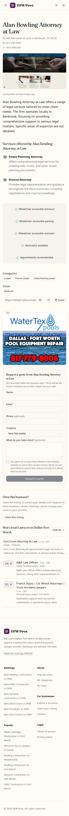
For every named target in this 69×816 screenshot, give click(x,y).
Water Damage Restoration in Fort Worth (14, 736)
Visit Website (13, 47)
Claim (61, 300)
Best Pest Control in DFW (18, 714)
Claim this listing (14, 517)
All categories (44, 680)
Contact (41, 714)
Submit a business (47, 703)
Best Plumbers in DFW (16, 709)
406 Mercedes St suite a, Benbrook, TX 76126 (31, 38)
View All (56, 529)
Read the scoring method (18, 653)
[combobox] (34, 434)
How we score (45, 674)
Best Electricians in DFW (17, 703)
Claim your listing (47, 708)
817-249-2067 (13, 42)
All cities (42, 685)
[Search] (57, 5)
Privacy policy (44, 737)
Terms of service (46, 731)
